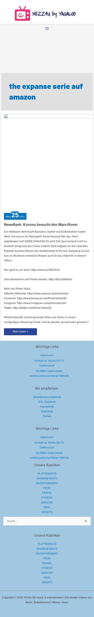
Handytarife (47, 406)
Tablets (47, 416)
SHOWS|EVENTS (47, 478)
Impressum (47, 355)
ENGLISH (47, 502)
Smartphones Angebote (47, 397)
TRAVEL (47, 492)
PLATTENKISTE (47, 473)
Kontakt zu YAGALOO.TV (49, 360)
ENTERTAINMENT (47, 483)
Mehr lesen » (20, 332)
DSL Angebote (47, 401)
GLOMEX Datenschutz (49, 371)
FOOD (47, 488)
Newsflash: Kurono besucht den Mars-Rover (41, 224)
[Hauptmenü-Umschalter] (47, 28)
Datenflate (47, 411)
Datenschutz (47, 365)
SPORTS (47, 512)
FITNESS (47, 497)
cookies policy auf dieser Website (49, 375)
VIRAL (47, 507)
